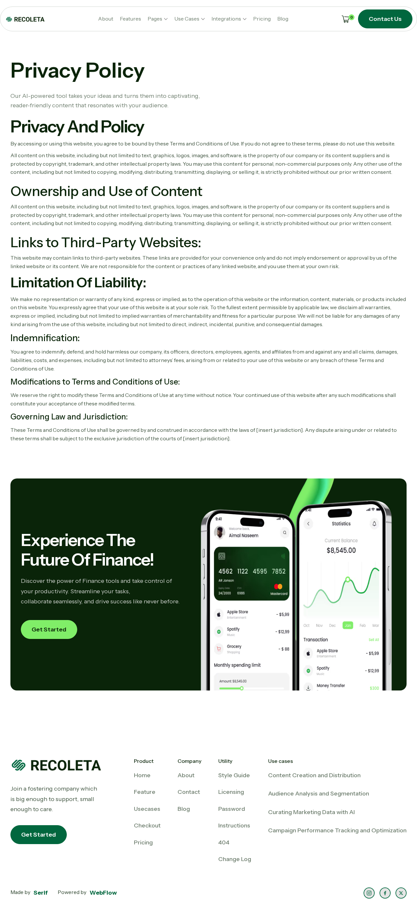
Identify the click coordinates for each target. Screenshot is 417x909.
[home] (25, 19)
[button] (157, 19)
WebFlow (103, 892)
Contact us (385, 19)
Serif (41, 892)
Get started (49, 629)
